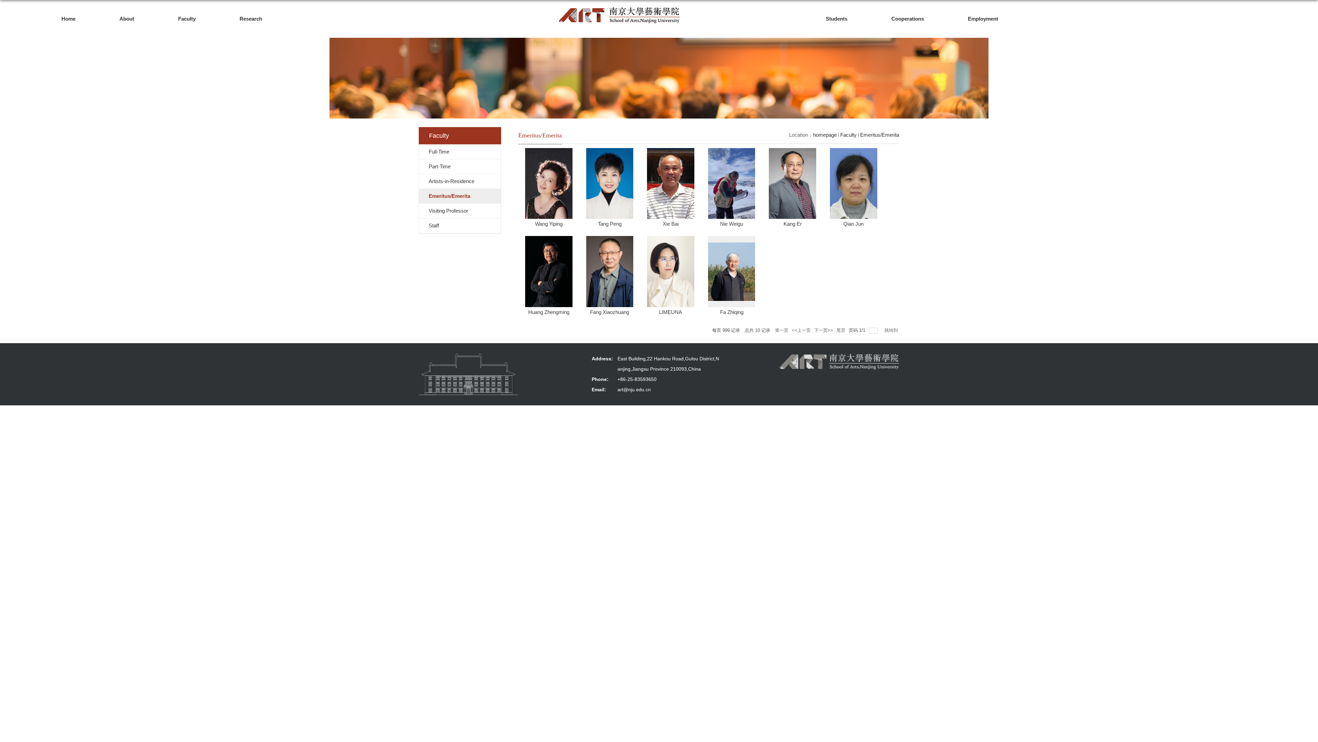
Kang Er (793, 224)
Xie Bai (671, 224)
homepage (825, 135)
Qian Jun (853, 224)
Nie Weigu (731, 224)
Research (251, 19)
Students (836, 19)
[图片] (468, 374)
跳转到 (892, 330)
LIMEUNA (670, 312)
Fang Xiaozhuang (609, 312)
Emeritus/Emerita (879, 135)
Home (68, 19)
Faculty (187, 19)
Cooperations (907, 19)
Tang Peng (610, 224)
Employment (983, 19)
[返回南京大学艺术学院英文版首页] (619, 9)
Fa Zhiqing (731, 312)
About (126, 19)
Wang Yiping (549, 224)
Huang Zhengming (548, 312)
